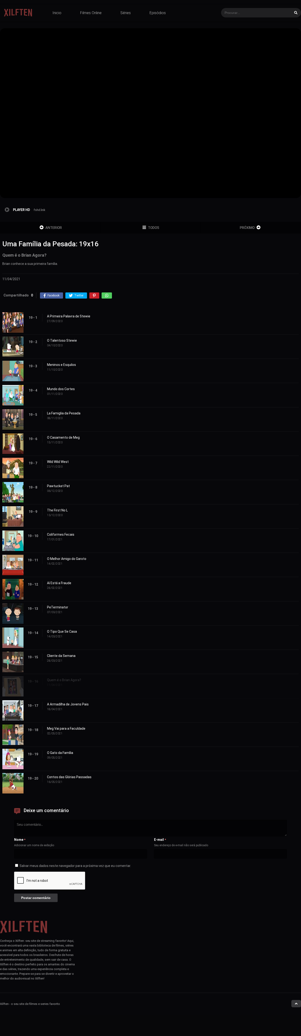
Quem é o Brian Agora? (64, 680)
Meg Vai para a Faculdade (66, 728)
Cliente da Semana (61, 656)
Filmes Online (91, 13)
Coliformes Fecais (60, 534)
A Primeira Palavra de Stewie (68, 316)
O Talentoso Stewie (62, 340)
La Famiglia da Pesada (63, 413)
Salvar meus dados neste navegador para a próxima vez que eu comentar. (75, 866)
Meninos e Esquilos (61, 365)
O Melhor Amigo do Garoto (66, 559)
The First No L (57, 510)
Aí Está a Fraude (59, 583)
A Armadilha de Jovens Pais (68, 704)
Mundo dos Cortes (61, 389)
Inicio (56, 13)
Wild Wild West (58, 462)
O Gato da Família (60, 753)
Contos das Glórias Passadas (69, 777)
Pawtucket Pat (58, 486)
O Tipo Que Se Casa (62, 631)
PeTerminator (57, 607)
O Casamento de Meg (63, 437)
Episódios (158, 13)
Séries (125, 13)
